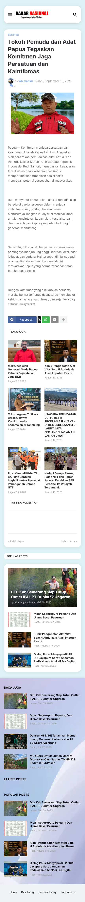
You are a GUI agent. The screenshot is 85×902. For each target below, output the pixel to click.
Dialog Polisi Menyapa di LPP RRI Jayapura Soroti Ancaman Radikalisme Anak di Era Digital (54, 658)
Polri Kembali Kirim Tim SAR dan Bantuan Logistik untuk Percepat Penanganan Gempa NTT (24, 480)
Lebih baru (17, 541)
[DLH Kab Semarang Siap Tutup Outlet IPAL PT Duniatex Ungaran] (15, 701)
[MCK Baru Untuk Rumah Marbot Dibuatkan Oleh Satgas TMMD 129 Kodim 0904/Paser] (15, 761)
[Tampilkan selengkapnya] (63, 319)
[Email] (55, 319)
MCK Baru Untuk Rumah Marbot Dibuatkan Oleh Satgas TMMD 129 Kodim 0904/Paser (53, 759)
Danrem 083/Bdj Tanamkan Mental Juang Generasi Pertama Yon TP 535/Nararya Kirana (53, 739)
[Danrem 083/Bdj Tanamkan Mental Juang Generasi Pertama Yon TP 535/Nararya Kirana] (15, 741)
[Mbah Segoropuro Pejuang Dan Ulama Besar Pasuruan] (19, 619)
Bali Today (28, 892)
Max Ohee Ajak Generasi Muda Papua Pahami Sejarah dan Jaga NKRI (23, 371)
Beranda (13, 34)
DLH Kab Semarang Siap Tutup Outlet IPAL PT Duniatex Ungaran (54, 696)
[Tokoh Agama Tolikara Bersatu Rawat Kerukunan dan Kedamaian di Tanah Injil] (24, 399)
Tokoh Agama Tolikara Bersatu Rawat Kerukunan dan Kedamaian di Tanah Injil (24, 420)
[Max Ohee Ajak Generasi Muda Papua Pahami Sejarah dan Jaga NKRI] (24, 351)
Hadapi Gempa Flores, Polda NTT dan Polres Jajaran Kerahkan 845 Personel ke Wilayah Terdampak (59, 480)
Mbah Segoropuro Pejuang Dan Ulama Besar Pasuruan (55, 615)
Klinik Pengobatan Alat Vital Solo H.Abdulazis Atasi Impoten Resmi (59, 369)
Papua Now (68, 892)
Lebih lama (68, 541)
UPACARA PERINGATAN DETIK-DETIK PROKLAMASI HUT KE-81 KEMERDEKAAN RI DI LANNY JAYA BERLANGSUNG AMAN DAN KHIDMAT (60, 425)
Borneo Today (48, 892)
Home (13, 892)
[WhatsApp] (46, 319)
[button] (9, 15)
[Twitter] (39, 319)
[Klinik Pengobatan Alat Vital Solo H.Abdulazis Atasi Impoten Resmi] (60, 351)
